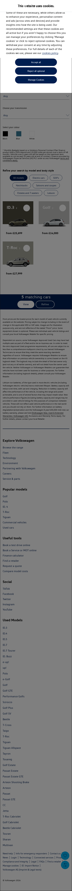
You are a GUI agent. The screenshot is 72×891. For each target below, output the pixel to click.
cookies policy (50, 53)
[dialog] (36, 445)
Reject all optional (36, 71)
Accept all (36, 62)
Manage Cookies (36, 80)
